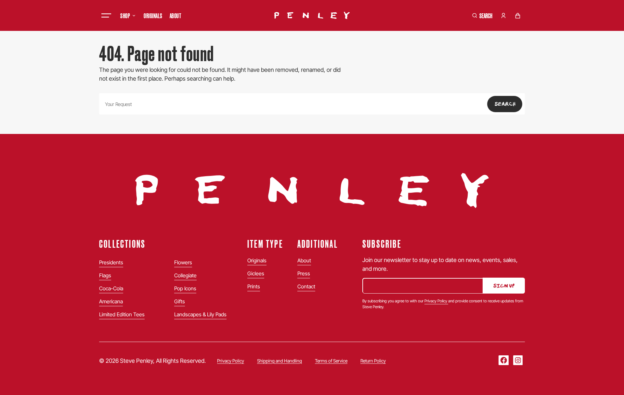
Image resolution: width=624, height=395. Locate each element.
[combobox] (312, 103)
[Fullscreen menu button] (106, 16)
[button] (482, 15)
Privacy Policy (436, 300)
